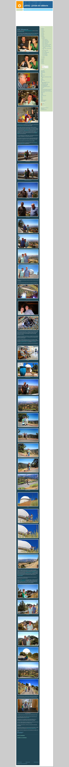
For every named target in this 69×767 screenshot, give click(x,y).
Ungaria (42, 99)
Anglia (41, 73)
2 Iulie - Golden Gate (44, 54)
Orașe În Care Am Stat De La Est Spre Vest (46, 89)
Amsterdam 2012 (43, 72)
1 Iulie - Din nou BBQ (44, 55)
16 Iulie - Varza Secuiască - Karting (46, 44)
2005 (42, 62)
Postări (43, 66)
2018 (42, 29)
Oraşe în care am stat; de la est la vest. (46, 90)
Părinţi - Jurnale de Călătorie (36, 6)
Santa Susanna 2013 (43, 95)
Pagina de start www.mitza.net (44, 107)
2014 (42, 32)
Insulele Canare (43, 80)
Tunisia (42, 98)
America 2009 (42, 70)
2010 (42, 35)
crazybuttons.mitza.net (44, 109)
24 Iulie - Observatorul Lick (22, 29)
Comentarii (43, 67)
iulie (42, 38)
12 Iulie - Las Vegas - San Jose (46, 45)
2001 (42, 63)
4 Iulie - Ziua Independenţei (45, 52)
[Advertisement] (34, 18)
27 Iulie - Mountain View (45, 40)
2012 (42, 34)
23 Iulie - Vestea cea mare (45, 42)
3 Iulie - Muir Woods (44, 53)
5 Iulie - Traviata (44, 51)
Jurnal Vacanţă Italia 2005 (44, 85)
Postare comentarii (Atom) (24, 763)
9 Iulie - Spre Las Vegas (45, 50)
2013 (42, 33)
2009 (42, 36)
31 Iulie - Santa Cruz (44, 39)
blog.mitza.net (42, 108)
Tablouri (42, 97)
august (43, 37)
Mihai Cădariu (42, 103)
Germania (42, 79)
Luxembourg (42, 87)
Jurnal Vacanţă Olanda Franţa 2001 (45, 86)
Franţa (42, 78)
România (42, 94)
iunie (43, 56)
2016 (42, 30)
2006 (42, 61)
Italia (41, 81)
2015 (42, 31)
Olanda (42, 88)
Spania (42, 96)
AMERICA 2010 (43, 71)
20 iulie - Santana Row (45, 43)
